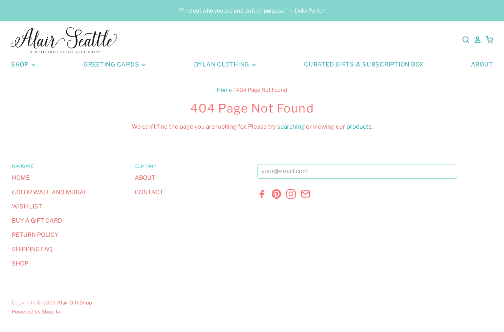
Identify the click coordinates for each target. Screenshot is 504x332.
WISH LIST (27, 206)
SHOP (20, 64)
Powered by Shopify (36, 311)
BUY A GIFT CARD (37, 220)
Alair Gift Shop (74, 302)
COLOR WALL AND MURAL (49, 192)
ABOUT (482, 64)
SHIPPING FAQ (32, 249)
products (359, 126)
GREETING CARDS (112, 64)
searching (291, 126)
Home (224, 90)
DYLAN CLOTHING (222, 64)
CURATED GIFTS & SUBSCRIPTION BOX (364, 64)
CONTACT (149, 192)
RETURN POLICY (35, 234)
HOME (21, 177)
